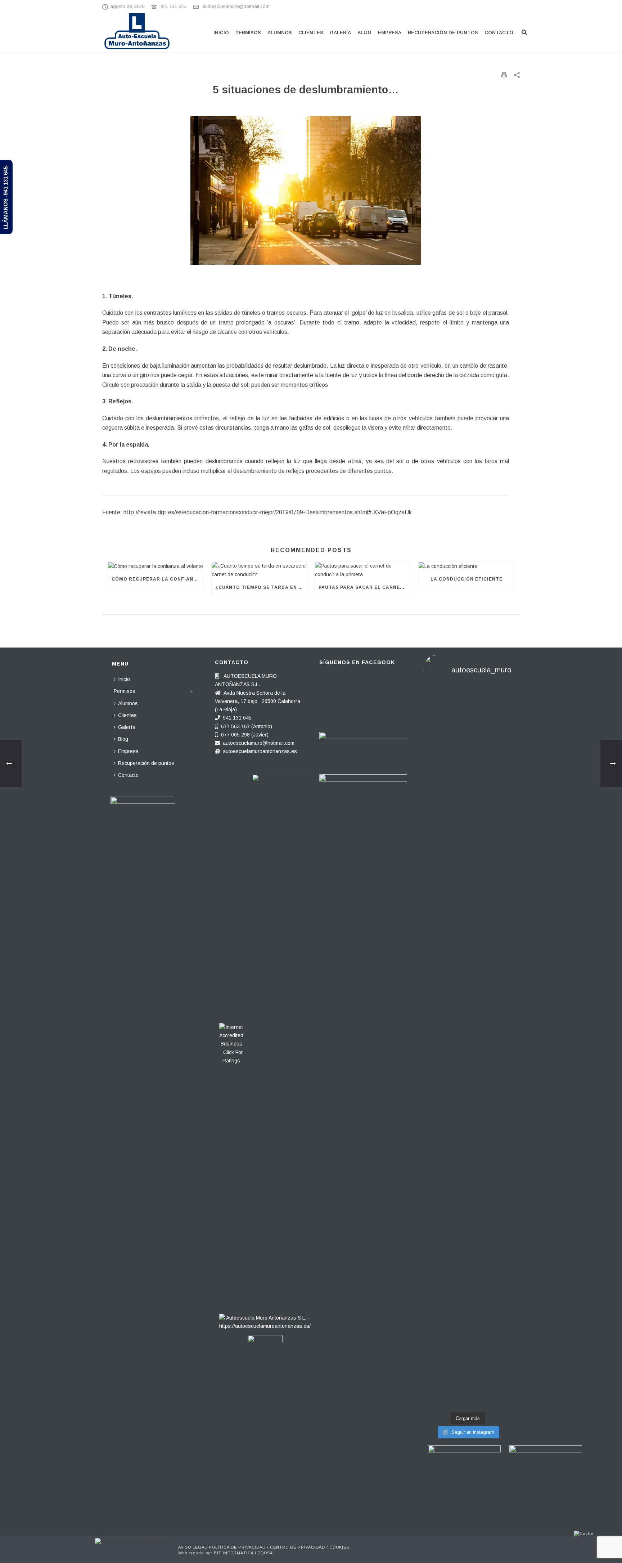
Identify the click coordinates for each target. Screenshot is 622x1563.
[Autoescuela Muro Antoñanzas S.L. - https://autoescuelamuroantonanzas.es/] (265, 1320)
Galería (340, 32)
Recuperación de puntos (443, 32)
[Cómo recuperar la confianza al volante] (156, 566)
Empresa (389, 32)
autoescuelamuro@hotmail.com (236, 6)
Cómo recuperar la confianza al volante (158, 579)
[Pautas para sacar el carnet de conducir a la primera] (363, 570)
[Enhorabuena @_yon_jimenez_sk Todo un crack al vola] (497, 1167)
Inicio (221, 32)
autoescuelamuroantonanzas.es (260, 751)
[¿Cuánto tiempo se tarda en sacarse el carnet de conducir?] (259, 570)
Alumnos (279, 32)
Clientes (310, 32)
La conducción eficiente (466, 579)
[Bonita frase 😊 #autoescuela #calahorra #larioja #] (467, 730)
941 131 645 (173, 6)
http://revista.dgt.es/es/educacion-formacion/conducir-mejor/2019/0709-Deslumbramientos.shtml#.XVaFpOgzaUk (267, 512)
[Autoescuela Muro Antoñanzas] (133, 1542)
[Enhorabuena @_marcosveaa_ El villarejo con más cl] (467, 1167)
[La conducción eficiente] (466, 566)
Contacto (498, 32)
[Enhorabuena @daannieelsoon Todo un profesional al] (497, 835)
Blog (364, 32)
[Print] (504, 75)
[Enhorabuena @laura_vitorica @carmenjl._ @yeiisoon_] (437, 1213)
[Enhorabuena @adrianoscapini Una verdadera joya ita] (437, 856)
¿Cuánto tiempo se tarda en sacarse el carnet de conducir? (261, 587)
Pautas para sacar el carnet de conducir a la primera (365, 587)
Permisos (248, 32)
